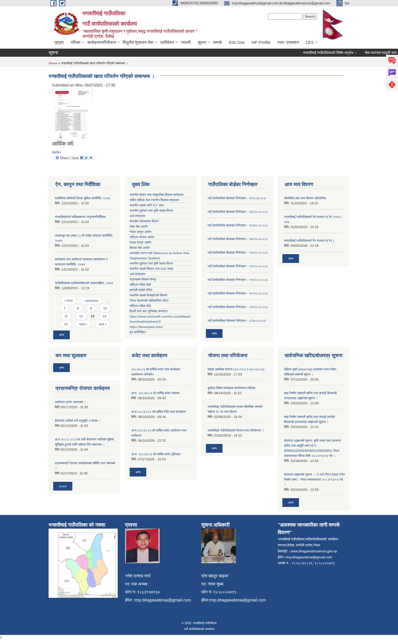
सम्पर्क (217, 42)
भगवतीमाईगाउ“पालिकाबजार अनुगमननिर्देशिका (80, 217)
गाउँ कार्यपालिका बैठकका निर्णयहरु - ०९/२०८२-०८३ (238, 307)
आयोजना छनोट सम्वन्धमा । (70, 402)
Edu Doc (237, 42)
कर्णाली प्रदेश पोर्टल (141, 290)
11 (66, 316)
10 (105, 308)
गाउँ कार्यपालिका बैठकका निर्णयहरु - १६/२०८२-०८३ (238, 212)
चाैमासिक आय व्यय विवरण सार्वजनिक (305, 198)
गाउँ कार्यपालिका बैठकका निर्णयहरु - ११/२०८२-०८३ (238, 280)
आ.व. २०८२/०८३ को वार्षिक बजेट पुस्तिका (155, 454)
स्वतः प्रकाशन (288, 42)
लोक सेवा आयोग (139, 226)
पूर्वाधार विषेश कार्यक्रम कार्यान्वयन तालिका (231, 388)
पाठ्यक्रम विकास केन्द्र (143, 279)
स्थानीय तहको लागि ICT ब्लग (147, 205)
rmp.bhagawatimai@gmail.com (162, 600)
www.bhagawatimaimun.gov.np (313, 551)
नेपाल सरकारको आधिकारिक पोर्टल (149, 300)
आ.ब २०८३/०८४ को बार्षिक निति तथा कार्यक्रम (158, 412)
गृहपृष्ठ (59, 42)
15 (66, 324)
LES (310, 42)
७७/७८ (56, 152)
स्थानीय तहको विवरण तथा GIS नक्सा (151, 269)
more (63, 486)
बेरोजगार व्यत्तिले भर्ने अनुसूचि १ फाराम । (78, 421)
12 (81, 316)
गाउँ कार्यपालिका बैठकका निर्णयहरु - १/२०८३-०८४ (237, 198)
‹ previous (91, 300)
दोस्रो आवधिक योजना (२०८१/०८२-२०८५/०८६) (236, 369)
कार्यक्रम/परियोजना (101, 42)
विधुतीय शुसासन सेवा (138, 42)
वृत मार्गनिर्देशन (138, 332)
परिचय (75, 42)
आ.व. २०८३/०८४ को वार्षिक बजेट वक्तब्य (155, 393)
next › (83, 324)
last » (103, 324)
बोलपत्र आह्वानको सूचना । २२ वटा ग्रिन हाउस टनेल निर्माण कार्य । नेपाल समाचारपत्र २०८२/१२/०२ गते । (314, 479)
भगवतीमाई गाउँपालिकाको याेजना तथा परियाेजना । (236, 430)
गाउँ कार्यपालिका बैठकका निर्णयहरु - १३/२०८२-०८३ (238, 252)
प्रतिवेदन (167, 42)
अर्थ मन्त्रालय (137, 216)
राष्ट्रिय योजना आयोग (142, 237)
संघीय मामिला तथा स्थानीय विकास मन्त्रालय (154, 200)
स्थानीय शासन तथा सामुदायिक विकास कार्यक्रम (156, 194)
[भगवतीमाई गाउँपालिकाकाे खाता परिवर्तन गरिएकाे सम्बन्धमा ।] (72, 114)
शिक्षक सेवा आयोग (140, 248)
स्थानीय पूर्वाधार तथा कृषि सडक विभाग (151, 210)
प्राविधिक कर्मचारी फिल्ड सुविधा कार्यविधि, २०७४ (82, 198)
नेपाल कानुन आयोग (140, 232)
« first (68, 300)
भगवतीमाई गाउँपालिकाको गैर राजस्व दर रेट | (309, 240)
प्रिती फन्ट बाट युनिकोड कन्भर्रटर (149, 311)
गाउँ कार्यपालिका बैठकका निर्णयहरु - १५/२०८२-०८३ (238, 225)
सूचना (202, 42)
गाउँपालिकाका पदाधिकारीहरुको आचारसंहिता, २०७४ (84, 283)
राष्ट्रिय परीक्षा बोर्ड (140, 284)
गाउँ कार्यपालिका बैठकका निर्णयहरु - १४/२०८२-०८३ (238, 239)
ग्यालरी (186, 42)
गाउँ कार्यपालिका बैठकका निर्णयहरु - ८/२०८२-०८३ (237, 320)
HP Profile (261, 42)
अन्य (61, 335)
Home (53, 63)
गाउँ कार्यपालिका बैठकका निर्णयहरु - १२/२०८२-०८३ (238, 266)
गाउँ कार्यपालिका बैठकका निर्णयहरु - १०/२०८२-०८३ (238, 293)
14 (104, 316)
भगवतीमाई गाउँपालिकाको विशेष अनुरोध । (323, 53)
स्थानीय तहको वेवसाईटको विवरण (148, 295)
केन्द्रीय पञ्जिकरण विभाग (144, 221)
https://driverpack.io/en (146, 327)
